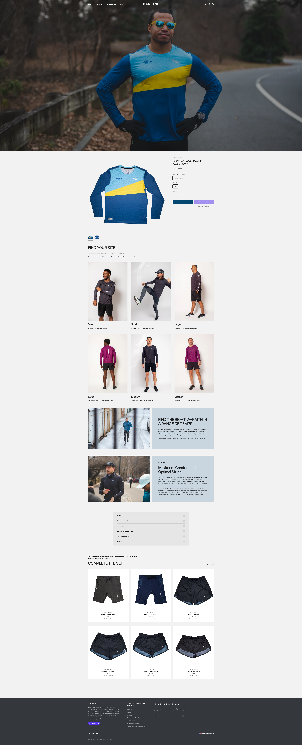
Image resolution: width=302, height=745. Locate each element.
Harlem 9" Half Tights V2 (151, 614)
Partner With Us (111, 4)
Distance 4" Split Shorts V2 (108, 671)
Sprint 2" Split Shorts (193, 671)
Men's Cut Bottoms (108, 612)
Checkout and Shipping (133, 718)
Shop (89, 4)
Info (121, 4)
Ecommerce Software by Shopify (105, 739)
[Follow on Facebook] (89, 733)
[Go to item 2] (96, 237)
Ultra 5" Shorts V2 (193, 614)
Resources (99, 4)
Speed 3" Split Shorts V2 (151, 671)
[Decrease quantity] (175, 195)
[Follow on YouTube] (97, 733)
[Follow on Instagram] (93, 733)
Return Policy (131, 720)
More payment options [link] (204, 206)
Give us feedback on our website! (136, 726)
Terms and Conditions (133, 723)
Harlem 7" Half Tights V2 (108, 614)
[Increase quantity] (181, 195)
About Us (129, 709)
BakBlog (129, 715)
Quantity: (175, 191)
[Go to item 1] (90, 237)
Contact (129, 712)
